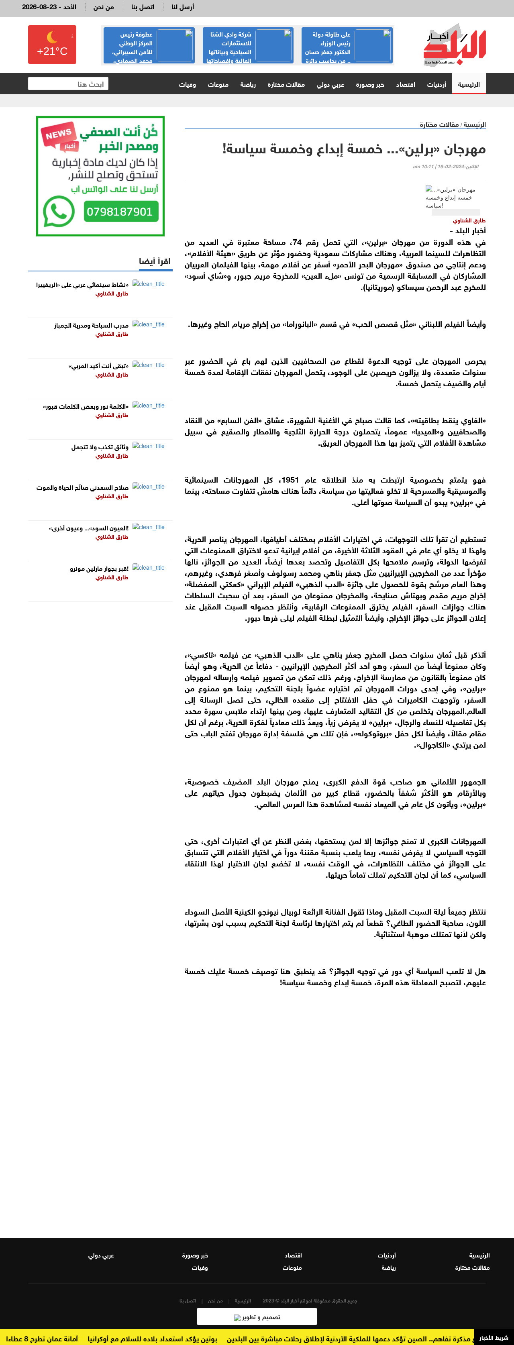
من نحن (104, 6)
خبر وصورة (370, 83)
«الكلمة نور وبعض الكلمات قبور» (85, 405)
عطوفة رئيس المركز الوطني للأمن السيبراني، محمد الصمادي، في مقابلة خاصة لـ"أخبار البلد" (152, 51)
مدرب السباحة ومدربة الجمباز (91, 324)
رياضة (248, 83)
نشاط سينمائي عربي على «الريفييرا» (82, 283)
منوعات (218, 83)
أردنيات (436, 83)
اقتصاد (405, 83)
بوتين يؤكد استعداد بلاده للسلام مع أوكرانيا (167, 1337)
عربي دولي (330, 83)
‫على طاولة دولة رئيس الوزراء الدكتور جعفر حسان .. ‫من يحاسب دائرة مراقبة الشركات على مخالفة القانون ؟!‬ (347, 55)
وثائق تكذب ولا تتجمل (99, 445)
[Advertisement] (335, 1125)
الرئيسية (469, 83)
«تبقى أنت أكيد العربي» (98, 364)
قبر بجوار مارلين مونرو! (99, 567)
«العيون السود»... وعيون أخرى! (88, 527)
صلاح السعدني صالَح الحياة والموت (82, 486)
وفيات (187, 83)
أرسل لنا (182, 6)
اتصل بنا (142, 6)
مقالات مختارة (286, 83)
